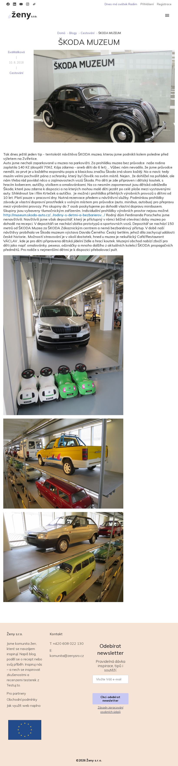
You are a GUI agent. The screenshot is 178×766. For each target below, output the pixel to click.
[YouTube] (21, 4)
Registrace (164, 4)
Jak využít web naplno (24, 705)
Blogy (73, 33)
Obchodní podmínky (22, 699)
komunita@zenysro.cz (67, 655)
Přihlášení (147, 4)
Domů (61, 33)
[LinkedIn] (14, 4)
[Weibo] (34, 4)
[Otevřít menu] (167, 15)
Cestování (87, 33)
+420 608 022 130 (68, 643)
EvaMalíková (16, 52)
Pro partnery (16, 693)
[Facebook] (8, 4)
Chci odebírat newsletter (110, 698)
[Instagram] (27, 4)
